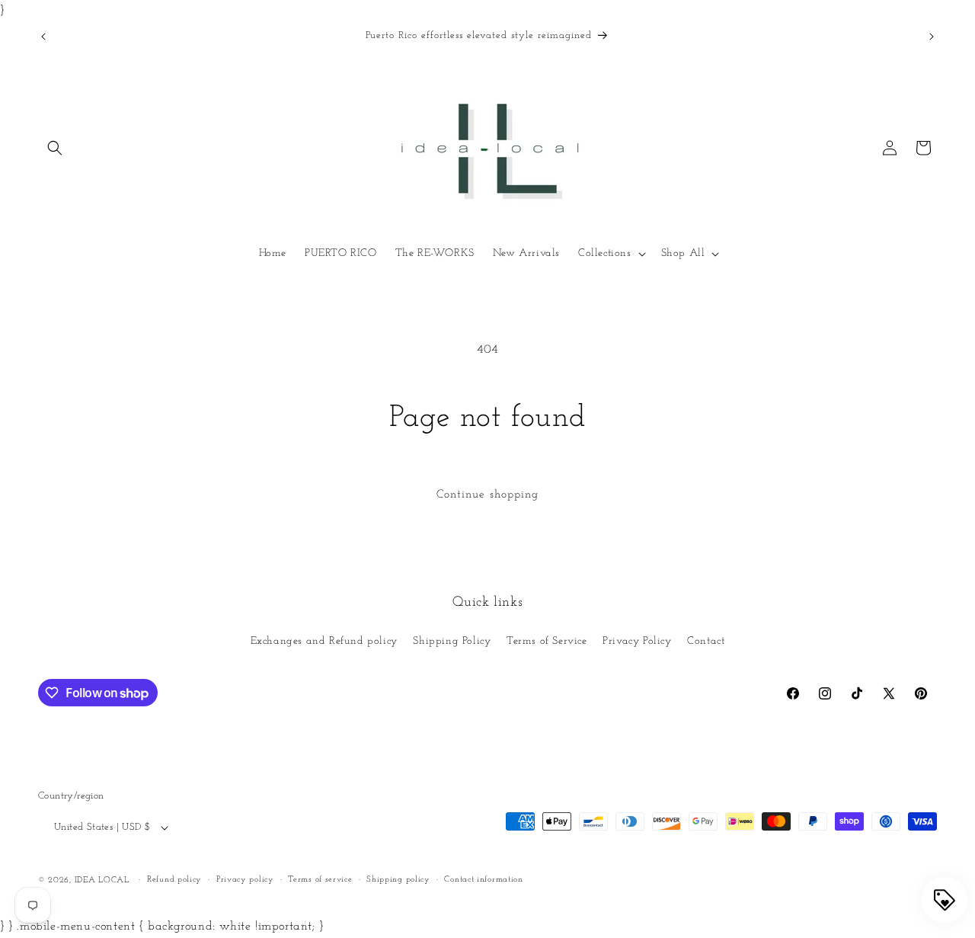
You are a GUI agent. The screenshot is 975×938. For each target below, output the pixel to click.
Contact (705, 641)
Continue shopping (487, 495)
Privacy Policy (637, 641)
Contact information (483, 880)
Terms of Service (547, 641)
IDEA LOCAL (102, 881)
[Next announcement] (931, 36)
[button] (55, 148)
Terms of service (320, 880)
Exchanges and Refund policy (324, 641)
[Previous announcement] (43, 36)
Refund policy (174, 880)
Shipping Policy (452, 641)
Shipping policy (398, 880)
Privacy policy (245, 880)
